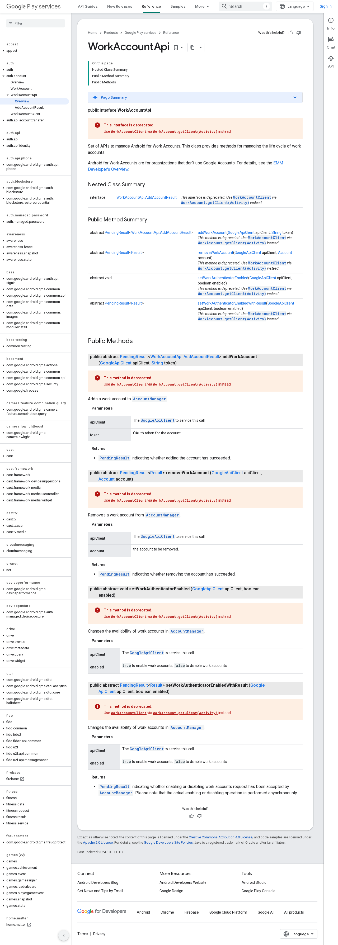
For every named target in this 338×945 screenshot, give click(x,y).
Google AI (266, 912)
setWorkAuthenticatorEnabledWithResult (232, 303)
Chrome (167, 912)
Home (92, 33)
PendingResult (117, 232)
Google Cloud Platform (228, 912)
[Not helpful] (299, 33)
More (200, 6)
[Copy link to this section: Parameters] (118, 408)
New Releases (119, 6)
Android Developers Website (182, 882)
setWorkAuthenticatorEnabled (223, 278)
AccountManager (149, 398)
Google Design (171, 891)
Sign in (326, 6)
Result (136, 252)
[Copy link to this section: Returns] (110, 448)
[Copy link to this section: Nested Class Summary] (150, 185)
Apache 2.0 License (98, 842)
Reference (151, 6)
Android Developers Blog (97, 882)
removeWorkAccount (215, 252)
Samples (178, 6)
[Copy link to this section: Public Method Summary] (152, 220)
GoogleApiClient (241, 232)
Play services (43, 6)
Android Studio (254, 882)
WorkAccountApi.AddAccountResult (146, 197)
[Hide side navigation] (63, 935)
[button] (34, 51)
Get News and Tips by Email (100, 891)
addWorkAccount (212, 232)
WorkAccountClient (129, 131)
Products (111, 33)
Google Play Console (258, 891)
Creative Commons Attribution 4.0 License (220, 837)
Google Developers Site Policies (168, 842)
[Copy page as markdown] (192, 47)
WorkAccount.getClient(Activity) (185, 131)
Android (143, 912)
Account (285, 252)
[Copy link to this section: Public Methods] (138, 341)
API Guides (88, 6)
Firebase (192, 912)
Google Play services (140, 33)
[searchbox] (35, 23)
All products (294, 912)
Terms (82, 934)
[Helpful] (291, 33)
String (276, 232)
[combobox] (245, 6)
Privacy (99, 934)
